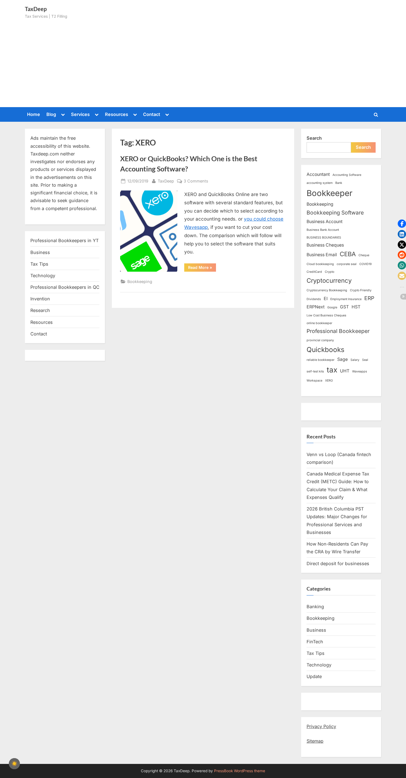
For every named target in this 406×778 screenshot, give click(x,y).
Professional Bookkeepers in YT (64, 240)
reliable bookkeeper (320, 360)
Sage (342, 359)
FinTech (315, 641)
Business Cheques (325, 245)
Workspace (314, 380)
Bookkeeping (139, 281)
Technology (42, 275)
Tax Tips (39, 264)
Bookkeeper (329, 193)
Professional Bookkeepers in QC (64, 287)
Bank (338, 183)
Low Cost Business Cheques (326, 315)
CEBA (348, 254)
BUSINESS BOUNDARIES (324, 237)
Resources (116, 114)
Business (40, 252)
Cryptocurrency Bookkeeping (327, 290)
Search (314, 138)
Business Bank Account (323, 230)
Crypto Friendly (360, 290)
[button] (402, 223)
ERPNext (316, 306)
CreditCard (314, 272)
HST (356, 306)
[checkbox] (14, 763)
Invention (40, 298)
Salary (354, 360)
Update (314, 676)
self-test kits (315, 371)
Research (40, 310)
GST (344, 306)
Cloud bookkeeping (320, 264)
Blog (51, 114)
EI (326, 298)
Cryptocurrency (329, 280)
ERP (369, 298)
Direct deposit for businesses (338, 563)
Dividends (314, 299)
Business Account (324, 221)
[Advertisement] (203, 61)
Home (33, 114)
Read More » (202, 268)
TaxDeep (166, 180)
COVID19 (365, 264)
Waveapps (359, 371)
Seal (365, 360)
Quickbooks (325, 349)
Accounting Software (347, 175)
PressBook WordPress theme (239, 771)
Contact (151, 114)
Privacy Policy (321, 726)
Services (80, 114)
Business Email (322, 254)
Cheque (363, 255)
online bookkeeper (319, 323)
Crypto (329, 272)
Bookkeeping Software (335, 212)
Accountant (318, 174)
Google (332, 307)
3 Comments (196, 181)
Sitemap (315, 741)
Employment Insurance (346, 299)
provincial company (320, 340)
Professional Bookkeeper (338, 331)
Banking (315, 606)
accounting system (320, 183)
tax (332, 369)
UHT (344, 371)
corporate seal (347, 264)
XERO (329, 380)
